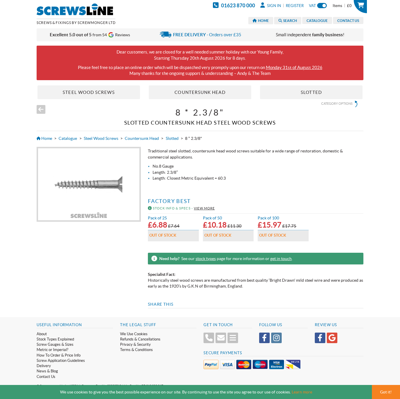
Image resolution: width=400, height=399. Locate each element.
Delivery (44, 366)
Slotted (172, 138)
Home (263, 20)
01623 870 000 (237, 5)
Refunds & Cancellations (140, 339)
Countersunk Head (142, 138)
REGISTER (295, 6)
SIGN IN (273, 6)
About (42, 334)
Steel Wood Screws (101, 138)
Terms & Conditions (136, 350)
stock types (206, 258)
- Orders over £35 (207, 34)
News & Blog (47, 371)
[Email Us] (221, 338)
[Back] (41, 109)
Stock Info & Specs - (183, 208)
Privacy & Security (135, 344)
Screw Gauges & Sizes (55, 344)
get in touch (281, 258)
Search (289, 20)
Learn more (302, 392)
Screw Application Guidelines (61, 360)
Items (342, 5)
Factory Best (169, 201)
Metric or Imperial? (52, 350)
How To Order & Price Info (59, 355)
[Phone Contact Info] (209, 338)
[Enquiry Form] (233, 338)
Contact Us (348, 20)
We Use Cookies (134, 334)
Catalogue (317, 20)
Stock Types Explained (55, 339)
